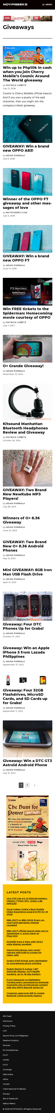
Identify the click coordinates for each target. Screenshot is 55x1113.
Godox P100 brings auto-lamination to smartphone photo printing (27, 962)
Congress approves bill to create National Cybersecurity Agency (25, 994)
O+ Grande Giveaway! (23, 366)
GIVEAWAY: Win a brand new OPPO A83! (26, 148)
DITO (5, 1065)
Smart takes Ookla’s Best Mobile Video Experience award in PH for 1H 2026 (27, 912)
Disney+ (6, 1094)
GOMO (6, 1060)
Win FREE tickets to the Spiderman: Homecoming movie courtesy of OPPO (27, 313)
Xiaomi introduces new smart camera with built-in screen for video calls (24, 952)
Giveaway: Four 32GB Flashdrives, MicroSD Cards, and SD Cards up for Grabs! (25, 696)
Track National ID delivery (14, 1089)
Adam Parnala (15, 155)
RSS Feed (7, 1016)
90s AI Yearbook (10, 1099)
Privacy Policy (9, 1026)
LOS (5, 1031)
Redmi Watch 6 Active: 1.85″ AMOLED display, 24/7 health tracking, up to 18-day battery (24, 971)
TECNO (6, 1084)
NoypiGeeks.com (16, 212)
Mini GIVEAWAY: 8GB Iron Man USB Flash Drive (27, 572)
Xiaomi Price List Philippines (15, 1036)
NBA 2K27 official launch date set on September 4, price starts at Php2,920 (27, 933)
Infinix (5, 1079)
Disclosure (7, 1021)
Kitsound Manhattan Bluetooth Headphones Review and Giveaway (25, 428)
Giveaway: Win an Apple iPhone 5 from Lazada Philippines (26, 652)
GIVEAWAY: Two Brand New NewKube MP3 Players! (25, 494)
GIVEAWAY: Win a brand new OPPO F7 (26, 258)
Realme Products (11, 1040)
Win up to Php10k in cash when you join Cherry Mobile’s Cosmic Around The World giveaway (27, 73)
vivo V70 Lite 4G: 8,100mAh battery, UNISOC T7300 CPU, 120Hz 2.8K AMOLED (27, 901)
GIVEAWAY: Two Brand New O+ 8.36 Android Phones (25, 546)
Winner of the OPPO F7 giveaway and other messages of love (27, 203)
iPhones (6, 1045)
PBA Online (8, 1074)
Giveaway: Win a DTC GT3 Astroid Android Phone (27, 763)
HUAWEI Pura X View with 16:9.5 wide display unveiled (25, 943)
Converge (7, 1069)
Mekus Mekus (9, 1103)
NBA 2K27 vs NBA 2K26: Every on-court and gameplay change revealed (26, 922)
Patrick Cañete (16, 85)
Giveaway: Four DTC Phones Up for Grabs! (23, 626)
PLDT (5, 1055)
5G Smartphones (10, 1050)
